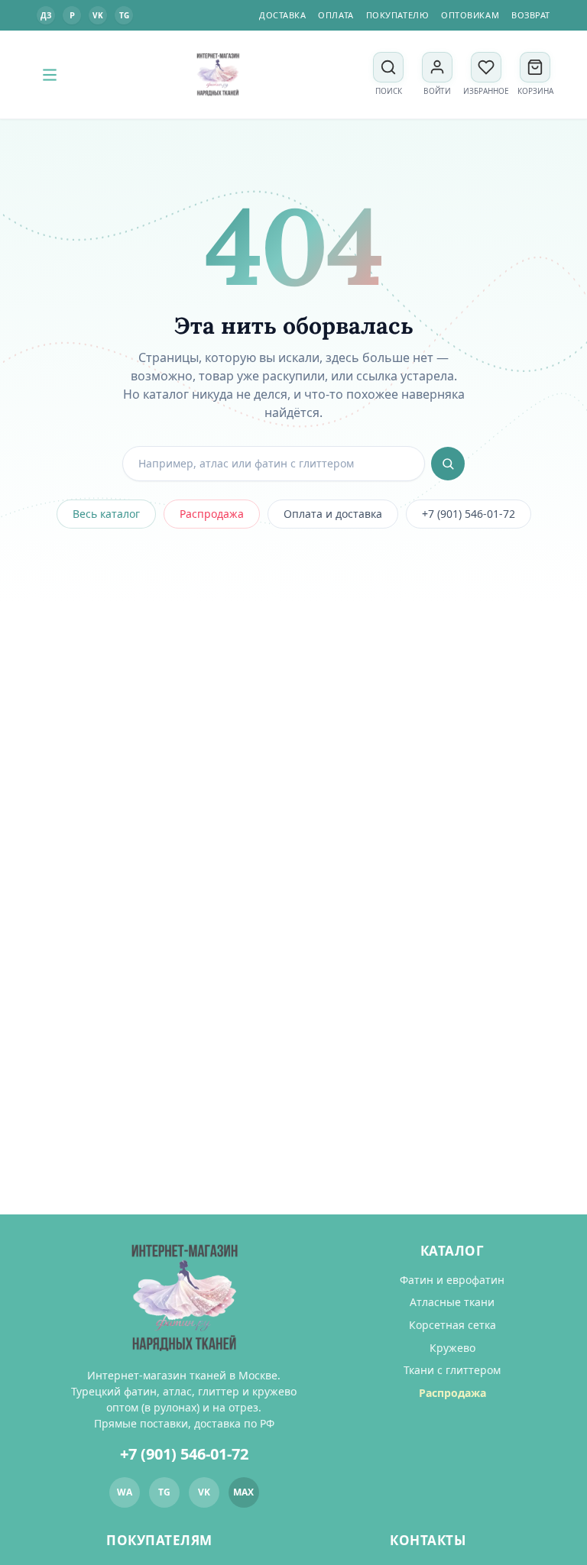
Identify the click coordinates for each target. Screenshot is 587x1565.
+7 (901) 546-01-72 (468, 513)
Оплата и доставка (333, 513)
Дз (46, 15)
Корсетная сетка (452, 1325)
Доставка (282, 15)
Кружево (452, 1347)
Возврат (530, 15)
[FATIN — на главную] (218, 75)
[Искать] (448, 463)
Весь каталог (106, 513)
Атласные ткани (452, 1302)
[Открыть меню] (50, 75)
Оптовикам (470, 15)
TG (124, 15)
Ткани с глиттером (452, 1370)
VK (97, 15)
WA (124, 1492)
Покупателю (398, 15)
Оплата (335, 15)
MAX (243, 1492)
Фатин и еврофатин (452, 1279)
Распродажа (212, 513)
